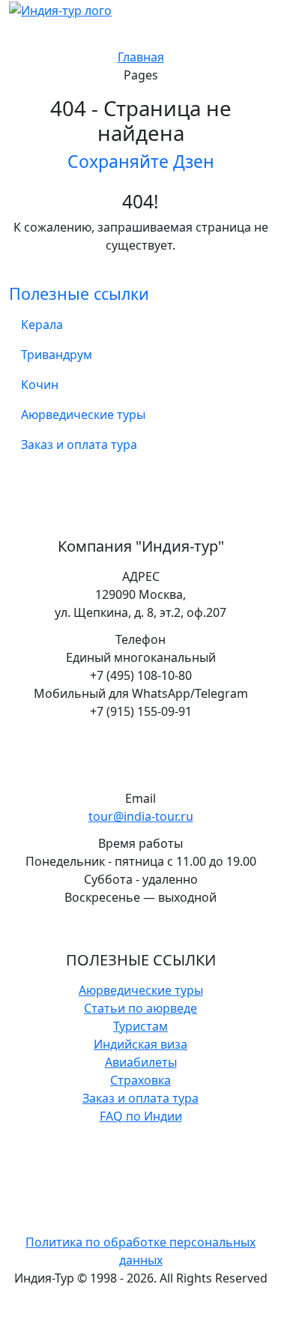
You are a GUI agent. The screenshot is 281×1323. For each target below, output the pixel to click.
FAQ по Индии (141, 1116)
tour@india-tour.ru (140, 816)
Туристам (140, 1026)
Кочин (39, 384)
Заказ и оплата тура (79, 444)
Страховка (140, 1080)
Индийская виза (140, 1044)
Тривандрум (56, 354)
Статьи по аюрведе (140, 1008)
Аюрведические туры (83, 414)
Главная (141, 57)
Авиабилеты (141, 1062)
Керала (42, 324)
